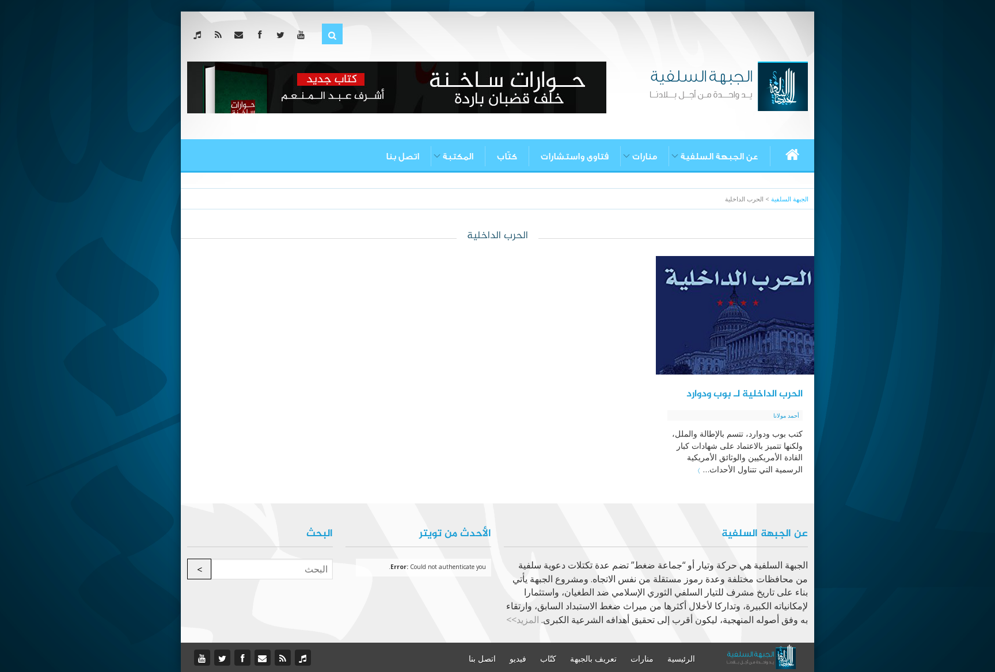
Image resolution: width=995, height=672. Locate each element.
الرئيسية (681, 659)
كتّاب (507, 156)
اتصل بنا (402, 156)
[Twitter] (282, 34)
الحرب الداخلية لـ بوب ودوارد (744, 394)
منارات (644, 156)
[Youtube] (303, 34)
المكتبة (458, 156)
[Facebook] (261, 34)
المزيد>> (522, 619)
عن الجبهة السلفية (719, 156)
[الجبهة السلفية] (729, 85)
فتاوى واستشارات (575, 156)
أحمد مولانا (786, 415)
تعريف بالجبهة (593, 659)
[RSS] (220, 34)
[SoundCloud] (199, 34)
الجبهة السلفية (789, 198)
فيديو (518, 659)
